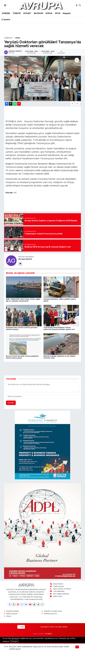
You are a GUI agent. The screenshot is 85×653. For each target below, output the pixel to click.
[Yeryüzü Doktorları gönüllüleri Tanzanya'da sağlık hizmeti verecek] (42, 78)
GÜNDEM (6, 13)
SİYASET (27, 13)
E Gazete (6, 20)
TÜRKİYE (17, 13)
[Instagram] (22, 604)
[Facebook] (10, 604)
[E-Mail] (20, 264)
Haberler (8, 38)
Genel (17, 38)
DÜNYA (48, 13)
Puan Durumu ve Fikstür (62, 589)
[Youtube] (30, 604)
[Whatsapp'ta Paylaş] (15, 104)
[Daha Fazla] (19, 104)
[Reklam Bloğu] (42, 445)
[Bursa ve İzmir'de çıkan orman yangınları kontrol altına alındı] (24, 344)
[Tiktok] (34, 604)
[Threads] (38, 604)
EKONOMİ (38, 13)
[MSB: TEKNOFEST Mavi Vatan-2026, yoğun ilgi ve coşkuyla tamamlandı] (24, 287)
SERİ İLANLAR (11, 614)
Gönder (11, 403)
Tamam (14, 641)
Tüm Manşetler (59, 591)
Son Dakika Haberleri (61, 594)
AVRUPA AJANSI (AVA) (53, 611)
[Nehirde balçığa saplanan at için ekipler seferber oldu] (61, 344)
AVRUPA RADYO (50, 614)
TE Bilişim (48, 634)
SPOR (57, 13)
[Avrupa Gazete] (41, 5)
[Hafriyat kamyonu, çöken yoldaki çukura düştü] (61, 287)
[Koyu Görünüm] (77, 5)
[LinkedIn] (26, 604)
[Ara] (80, 5)
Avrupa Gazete (25, 259)
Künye (8, 616)
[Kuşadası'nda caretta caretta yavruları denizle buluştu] (24, 315)
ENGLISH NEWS (12, 611)
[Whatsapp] (42, 604)
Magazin (67, 13)
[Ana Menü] (5, 5)
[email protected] (35, 599)
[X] (14, 604)
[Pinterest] (18, 604)
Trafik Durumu (58, 586)
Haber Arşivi (57, 596)
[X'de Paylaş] (10, 104)
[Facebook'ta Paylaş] (6, 104)
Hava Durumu (58, 584)
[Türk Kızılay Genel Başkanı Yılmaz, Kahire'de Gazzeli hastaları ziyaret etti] (61, 315)
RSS (22, 627)
